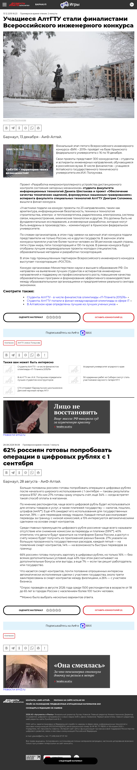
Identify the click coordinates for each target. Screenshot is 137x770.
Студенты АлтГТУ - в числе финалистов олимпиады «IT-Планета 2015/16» (77, 297)
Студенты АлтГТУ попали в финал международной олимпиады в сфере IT (78, 300)
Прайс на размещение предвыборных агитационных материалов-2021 (63, 704)
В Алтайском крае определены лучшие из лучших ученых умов (71, 304)
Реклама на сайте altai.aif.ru (69, 700)
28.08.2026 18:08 (11, 445)
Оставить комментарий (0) (108, 317)
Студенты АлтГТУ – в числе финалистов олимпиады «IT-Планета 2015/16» (38, 368)
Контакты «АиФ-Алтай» (38, 700)
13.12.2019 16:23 (10, 13)
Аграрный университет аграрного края (103, 366)
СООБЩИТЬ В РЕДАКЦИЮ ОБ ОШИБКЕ (44, 708)
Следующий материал (70, 761)
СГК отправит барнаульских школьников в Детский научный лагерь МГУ (40, 389)
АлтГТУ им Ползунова (14, 120)
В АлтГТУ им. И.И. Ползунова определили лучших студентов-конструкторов (39, 378)
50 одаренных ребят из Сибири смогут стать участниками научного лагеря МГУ (106, 378)
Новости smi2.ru (14, 434)
